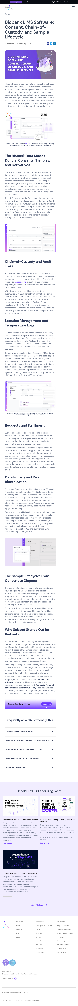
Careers (18, 937)
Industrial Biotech (63, 945)
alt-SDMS (39, 948)
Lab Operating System (44, 926)
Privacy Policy (18, 1000)
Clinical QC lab (62, 952)
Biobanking (61, 941)
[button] (73, 7)
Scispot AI (40, 952)
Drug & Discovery (63, 926)
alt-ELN (38, 937)
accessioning (20, 282)
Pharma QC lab (62, 948)
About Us (19, 929)
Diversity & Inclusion (32, 1000)
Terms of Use (6, 1000)
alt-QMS (39, 945)
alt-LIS (38, 941)
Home (18, 926)
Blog (17, 933)
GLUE (38, 929)
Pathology (60, 937)
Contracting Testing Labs (66, 929)
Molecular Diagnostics (65, 933)
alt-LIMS (28, 144)
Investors (19, 941)
